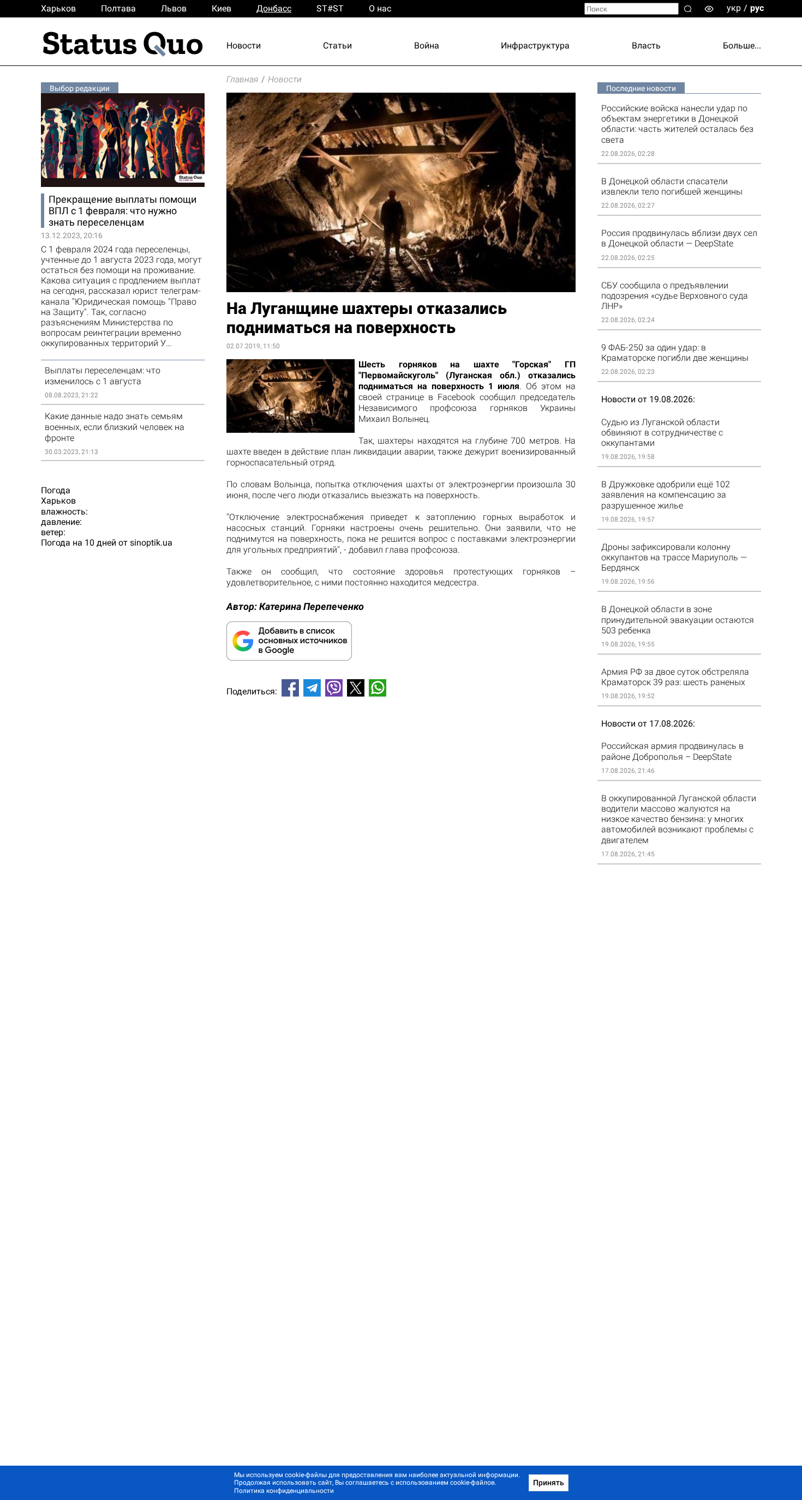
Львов (174, 8)
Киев (221, 8)
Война (426, 45)
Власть (646, 45)
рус (757, 8)
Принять (548, 1482)
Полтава (118, 8)
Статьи (337, 45)
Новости (243, 45)
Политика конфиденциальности (284, 1491)
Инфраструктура (535, 45)
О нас (380, 8)
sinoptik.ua (151, 542)
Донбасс (273, 8)
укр (734, 8)
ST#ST (330, 8)
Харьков (58, 8)
